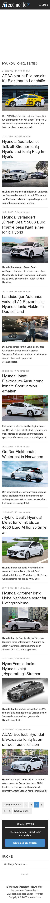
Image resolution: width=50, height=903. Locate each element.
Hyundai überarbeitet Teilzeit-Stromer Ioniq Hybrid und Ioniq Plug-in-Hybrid (23, 148)
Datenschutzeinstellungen (20, 893)
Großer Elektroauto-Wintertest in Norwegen (22, 454)
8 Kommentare (22, 658)
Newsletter (36, 886)
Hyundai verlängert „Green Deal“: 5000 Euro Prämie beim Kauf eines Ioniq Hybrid (23, 224)
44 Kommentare (23, 729)
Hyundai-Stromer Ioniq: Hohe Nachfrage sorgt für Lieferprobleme (24, 598)
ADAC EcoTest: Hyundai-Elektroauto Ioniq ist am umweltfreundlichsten (23, 739)
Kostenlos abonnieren (25, 842)
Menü (45, 4)
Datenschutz (31, 890)
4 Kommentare (22, 370)
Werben (39, 893)
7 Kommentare (22, 446)
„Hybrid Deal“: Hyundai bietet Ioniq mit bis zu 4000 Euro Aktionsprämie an (24, 524)
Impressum (17, 890)
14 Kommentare (23, 70)
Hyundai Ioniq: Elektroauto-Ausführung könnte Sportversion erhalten (23, 383)
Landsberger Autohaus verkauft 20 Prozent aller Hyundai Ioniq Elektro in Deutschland (23, 304)
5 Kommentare (22, 211)
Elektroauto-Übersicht (17, 886)
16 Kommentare (23, 291)
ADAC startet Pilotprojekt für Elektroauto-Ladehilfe (23, 78)
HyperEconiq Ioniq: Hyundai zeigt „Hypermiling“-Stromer (21, 668)
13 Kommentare (23, 136)
